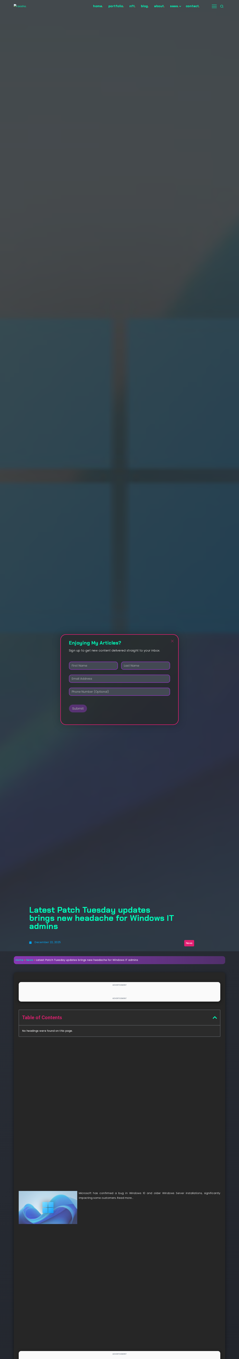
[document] (119, 679)
